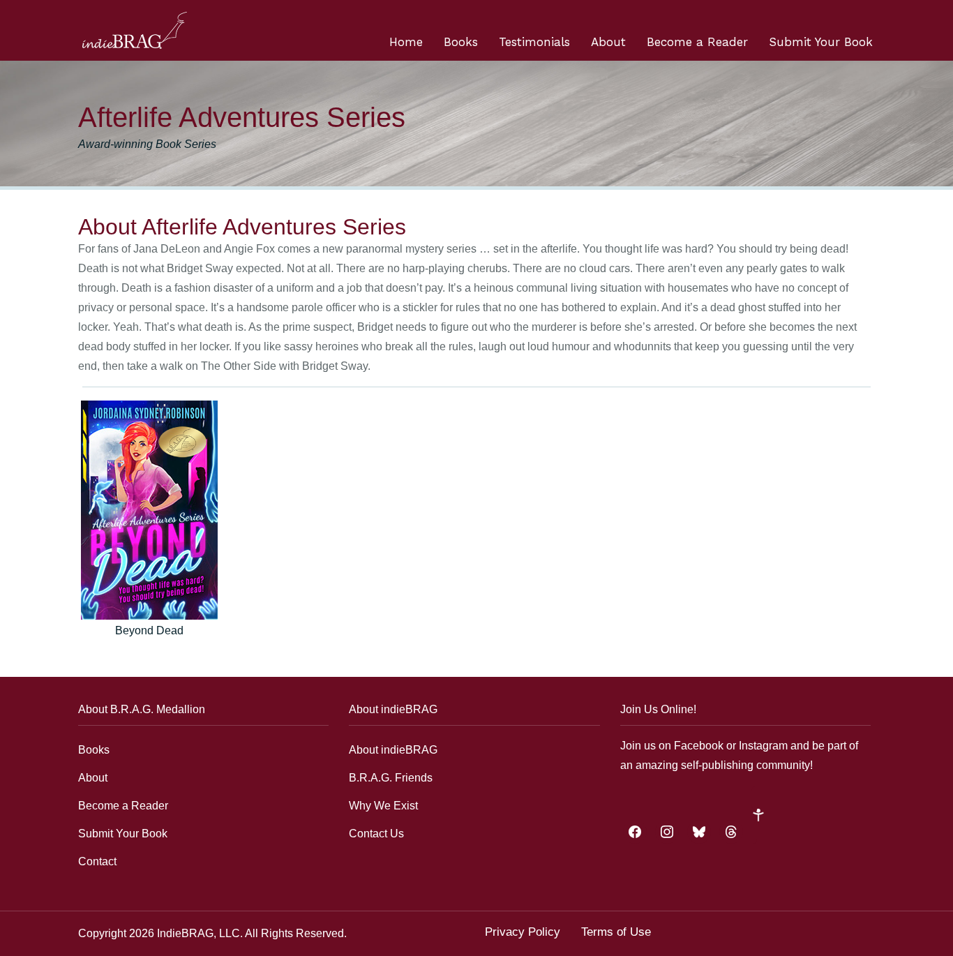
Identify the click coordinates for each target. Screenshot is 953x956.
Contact (97, 861)
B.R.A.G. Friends (391, 778)
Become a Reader (697, 42)
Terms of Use (616, 932)
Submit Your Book (821, 42)
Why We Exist (383, 806)
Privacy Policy (522, 932)
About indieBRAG (393, 750)
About (608, 42)
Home (406, 42)
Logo (134, 30)
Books (461, 42)
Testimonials (534, 42)
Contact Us (376, 833)
